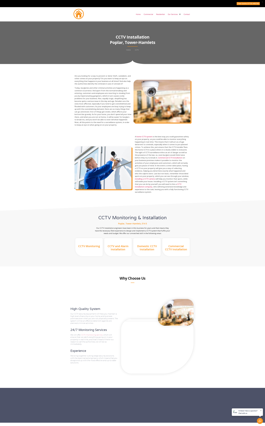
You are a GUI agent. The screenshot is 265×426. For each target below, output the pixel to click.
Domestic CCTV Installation (147, 247)
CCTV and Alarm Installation (118, 247)
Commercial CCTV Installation (176, 247)
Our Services (173, 14)
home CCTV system (144, 136)
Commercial (148, 14)
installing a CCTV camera (145, 179)
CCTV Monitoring (89, 246)
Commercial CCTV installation (170, 158)
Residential (160, 14)
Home (138, 14)
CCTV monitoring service (92, 335)
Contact (187, 14)
